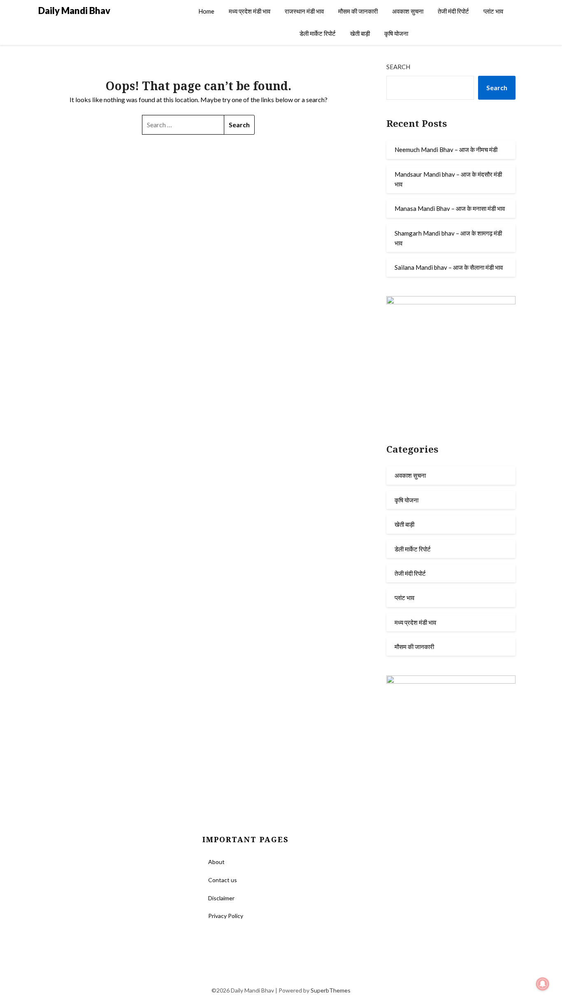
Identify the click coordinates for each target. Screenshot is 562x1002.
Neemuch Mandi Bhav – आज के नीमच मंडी (446, 149)
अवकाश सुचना (407, 11)
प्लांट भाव (493, 11)
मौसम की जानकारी (358, 11)
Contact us (222, 879)
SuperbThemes (331, 990)
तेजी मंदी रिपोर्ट (453, 11)
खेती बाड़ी (360, 33)
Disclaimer (221, 898)
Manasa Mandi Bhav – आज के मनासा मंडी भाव (450, 208)
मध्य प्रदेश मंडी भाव (249, 11)
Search (398, 66)
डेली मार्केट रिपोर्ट (318, 33)
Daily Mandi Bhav (74, 10)
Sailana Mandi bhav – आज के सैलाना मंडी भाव (449, 267)
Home (206, 11)
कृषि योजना (396, 33)
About (216, 861)
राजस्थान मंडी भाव (304, 11)
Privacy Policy (225, 915)
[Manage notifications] (542, 983)
